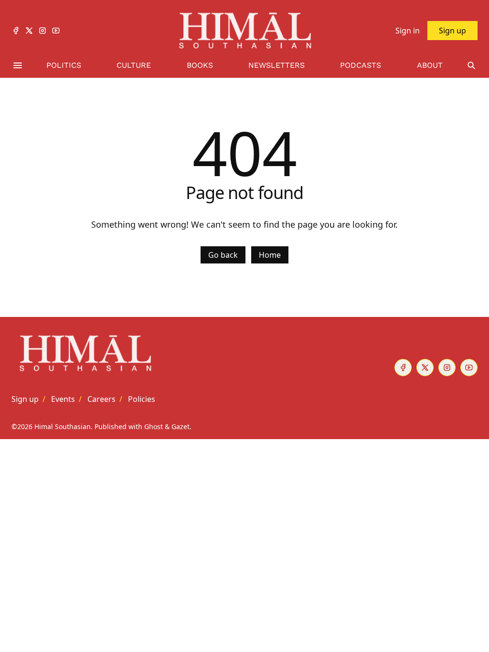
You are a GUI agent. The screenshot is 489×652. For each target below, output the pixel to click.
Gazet (180, 426)
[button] (25, 399)
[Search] (471, 65)
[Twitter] (29, 30)
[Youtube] (56, 30)
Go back (223, 255)
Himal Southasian (62, 426)
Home (270, 255)
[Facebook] (15, 30)
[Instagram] (42, 30)
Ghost (153, 426)
